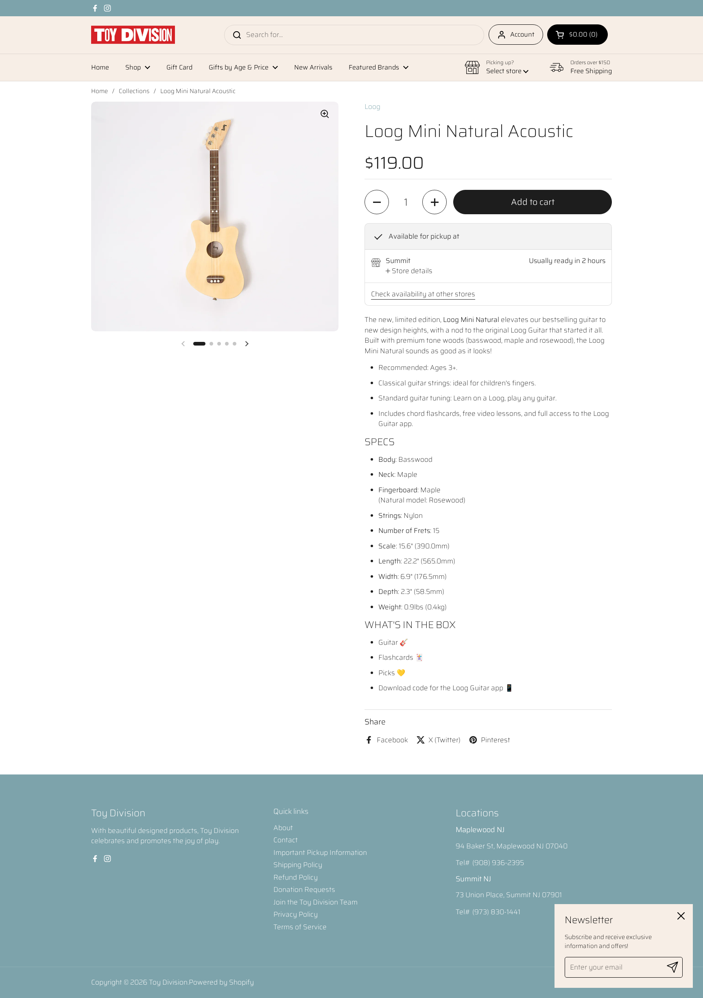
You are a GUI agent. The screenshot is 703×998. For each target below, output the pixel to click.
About (283, 827)
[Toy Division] (133, 35)
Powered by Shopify (221, 982)
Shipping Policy (297, 864)
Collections (134, 91)
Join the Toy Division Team (315, 902)
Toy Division (168, 982)
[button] (577, 34)
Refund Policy (295, 877)
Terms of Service (300, 927)
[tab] (409, 271)
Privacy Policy (295, 914)
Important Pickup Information (320, 852)
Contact (285, 840)
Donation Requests (304, 889)
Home (99, 91)
